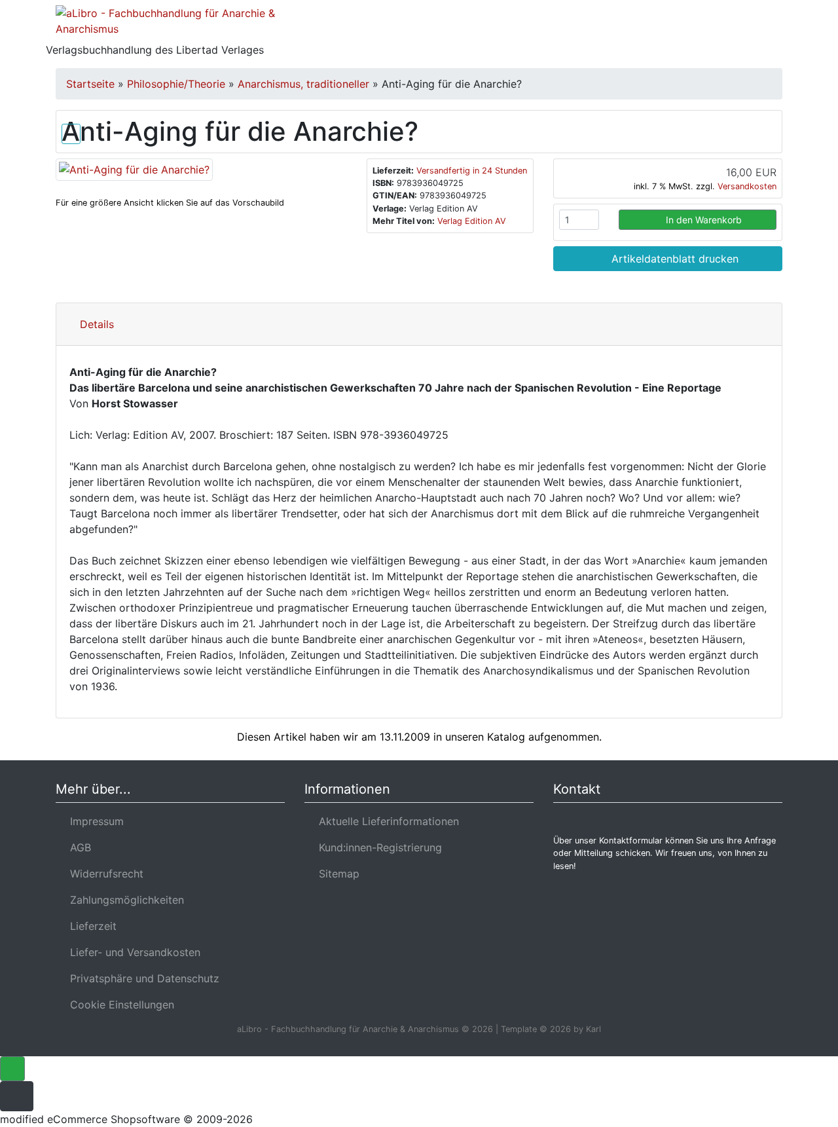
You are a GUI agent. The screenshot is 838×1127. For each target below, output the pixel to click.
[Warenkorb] (725, 29)
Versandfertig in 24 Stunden (471, 171)
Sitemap (335, 873)
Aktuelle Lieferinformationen (385, 821)
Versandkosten (747, 186)
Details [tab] (97, 324)
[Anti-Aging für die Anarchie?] (134, 168)
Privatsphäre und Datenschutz (141, 978)
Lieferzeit (90, 926)
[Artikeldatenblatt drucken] (71, 131)
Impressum (94, 821)
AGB (77, 847)
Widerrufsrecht (103, 873)
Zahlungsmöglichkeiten (124, 899)
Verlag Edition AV (471, 221)
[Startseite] (651, 29)
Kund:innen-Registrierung (377, 847)
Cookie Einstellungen (119, 1004)
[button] (686, 29)
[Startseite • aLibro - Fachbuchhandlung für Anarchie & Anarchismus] (170, 23)
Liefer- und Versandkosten (132, 952)
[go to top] (12, 1068)
